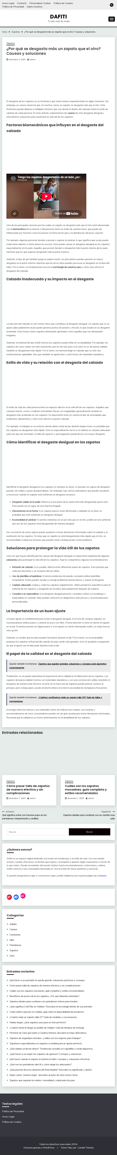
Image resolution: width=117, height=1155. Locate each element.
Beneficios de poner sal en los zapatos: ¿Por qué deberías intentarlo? (44, 996)
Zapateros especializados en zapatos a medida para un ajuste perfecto (46, 1043)
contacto (101, 875)
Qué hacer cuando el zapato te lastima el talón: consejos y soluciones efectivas (50, 1059)
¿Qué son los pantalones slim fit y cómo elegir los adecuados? (41, 1064)
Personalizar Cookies (40, 3)
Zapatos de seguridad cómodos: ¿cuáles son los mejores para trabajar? (45, 1038)
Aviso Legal (8, 3)
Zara (12, 955)
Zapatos (10, 43)
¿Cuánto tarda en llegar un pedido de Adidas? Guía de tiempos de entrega (47, 1027)
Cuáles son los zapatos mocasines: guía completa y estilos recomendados (86, 789)
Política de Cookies (63, 3)
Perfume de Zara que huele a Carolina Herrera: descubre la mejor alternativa (48, 1032)
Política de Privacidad (13, 6)
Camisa (13, 929)
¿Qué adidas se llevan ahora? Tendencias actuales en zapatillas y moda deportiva (51, 1048)
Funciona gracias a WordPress (39, 1147)
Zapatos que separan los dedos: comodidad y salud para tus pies (42, 1080)
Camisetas (15, 934)
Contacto (22, 3)
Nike (12, 939)
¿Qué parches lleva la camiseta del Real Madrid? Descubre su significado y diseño (51, 1069)
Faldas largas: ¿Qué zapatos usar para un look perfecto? (38, 1022)
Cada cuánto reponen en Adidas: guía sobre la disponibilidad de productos (47, 1011)
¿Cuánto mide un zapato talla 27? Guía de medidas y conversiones (43, 1017)
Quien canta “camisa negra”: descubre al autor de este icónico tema (44, 1075)
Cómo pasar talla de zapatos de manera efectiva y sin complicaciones (28, 789)
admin (33, 59)
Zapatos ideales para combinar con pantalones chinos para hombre (44, 1001)
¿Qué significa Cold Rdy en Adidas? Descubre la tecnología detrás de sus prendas (51, 1006)
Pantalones (15, 945)
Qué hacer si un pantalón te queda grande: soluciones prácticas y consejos (47, 980)
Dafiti (58, 16)
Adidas (13, 924)
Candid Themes (86, 1147)
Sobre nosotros (34, 6)
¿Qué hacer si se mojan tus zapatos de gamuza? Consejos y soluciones (45, 1054)
